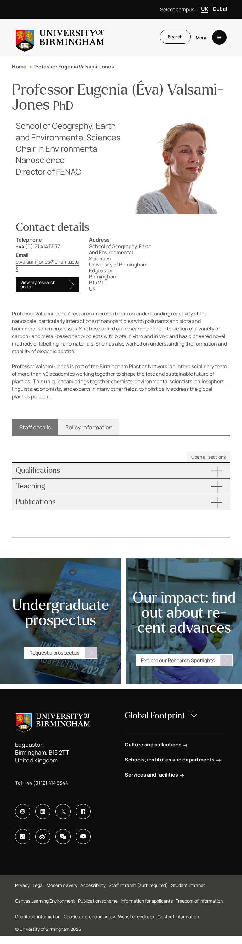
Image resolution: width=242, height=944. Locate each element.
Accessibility (93, 885)
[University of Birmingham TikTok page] (22, 836)
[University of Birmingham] (60, 37)
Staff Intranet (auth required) (138, 885)
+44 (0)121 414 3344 (46, 782)
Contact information (178, 916)
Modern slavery (62, 885)
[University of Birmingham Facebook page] (83, 811)
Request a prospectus (54, 652)
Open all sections (208, 457)
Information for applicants (147, 901)
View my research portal (37, 285)
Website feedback (136, 916)
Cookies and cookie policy (89, 916)
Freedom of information (199, 901)
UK (204, 8)
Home (19, 66)
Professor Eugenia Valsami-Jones (73, 66)
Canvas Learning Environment (45, 901)
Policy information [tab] (88, 427)
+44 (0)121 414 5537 (38, 246)
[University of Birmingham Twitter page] (63, 811)
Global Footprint (155, 715)
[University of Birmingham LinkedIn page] (42, 811)
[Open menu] (219, 37)
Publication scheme (98, 901)
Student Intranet (188, 885)
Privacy (22, 885)
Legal (38, 885)
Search (175, 37)
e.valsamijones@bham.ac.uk (47, 264)
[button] (121, 470)
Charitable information (37, 916)
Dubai (220, 8)
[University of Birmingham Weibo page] (42, 836)
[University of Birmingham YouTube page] (83, 836)
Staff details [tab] (35, 427)
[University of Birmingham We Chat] (63, 836)
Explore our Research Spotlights (178, 660)
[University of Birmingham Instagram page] (22, 811)
